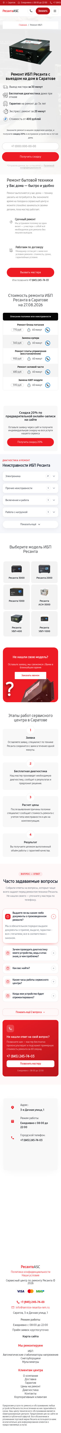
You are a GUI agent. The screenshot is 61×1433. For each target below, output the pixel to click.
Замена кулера (30, 338)
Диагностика (30, 1390)
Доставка (30, 1379)
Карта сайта (31, 1336)
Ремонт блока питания (30, 325)
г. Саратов (10, 3)
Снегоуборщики (30, 1358)
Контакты (30, 1393)
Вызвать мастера (30, 272)
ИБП (30, 1351)
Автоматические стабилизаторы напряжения (30, 1354)
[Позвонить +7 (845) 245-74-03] (31, 11)
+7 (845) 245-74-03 (39, 280)
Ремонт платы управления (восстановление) (30, 352)
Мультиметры (30, 1362)
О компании (30, 1375)
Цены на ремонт (30, 1386)
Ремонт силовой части (30, 367)
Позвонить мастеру (30, 1063)
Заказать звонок (30, 675)
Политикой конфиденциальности (37, 166)
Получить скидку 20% (29, 442)
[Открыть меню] (54, 11)
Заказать (47, 330)
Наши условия (30, 1275)
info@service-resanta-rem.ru (33, 1307)
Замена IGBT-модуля (30, 380)
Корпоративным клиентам (30, 1397)
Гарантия (30, 1382)
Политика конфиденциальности (30, 1272)
